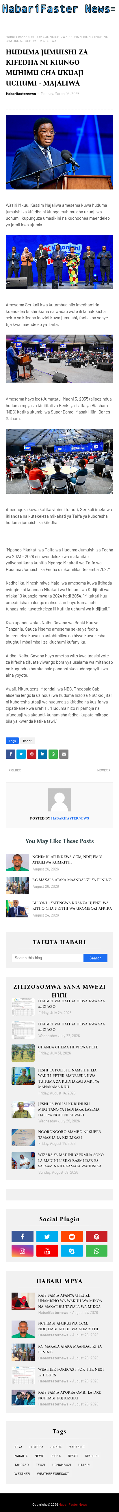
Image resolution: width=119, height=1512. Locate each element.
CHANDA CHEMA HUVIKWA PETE (68, 1047)
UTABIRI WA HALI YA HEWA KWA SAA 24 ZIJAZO (71, 1004)
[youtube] (47, 1251)
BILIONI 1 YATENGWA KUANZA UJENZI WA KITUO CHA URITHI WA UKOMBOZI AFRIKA (72, 906)
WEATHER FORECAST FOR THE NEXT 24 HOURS (71, 1372)
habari (22, 37)
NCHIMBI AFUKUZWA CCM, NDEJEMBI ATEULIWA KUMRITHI (67, 860)
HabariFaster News (73, 1504)
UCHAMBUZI (61, 1464)
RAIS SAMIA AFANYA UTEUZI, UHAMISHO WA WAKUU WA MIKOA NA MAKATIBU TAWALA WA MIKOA (70, 1301)
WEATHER (22, 1473)
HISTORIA (36, 1447)
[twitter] (47, 1236)
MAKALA (20, 1456)
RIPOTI (73, 1456)
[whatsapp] (97, 1251)
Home (10, 37)
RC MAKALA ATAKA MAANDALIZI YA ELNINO (71, 880)
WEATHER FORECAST (53, 1473)
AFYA (18, 1447)
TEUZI (40, 1464)
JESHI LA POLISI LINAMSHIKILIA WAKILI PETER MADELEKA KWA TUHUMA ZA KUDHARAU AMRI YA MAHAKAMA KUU (68, 1078)
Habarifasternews (21, 93)
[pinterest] (97, 1236)
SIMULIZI (91, 1456)
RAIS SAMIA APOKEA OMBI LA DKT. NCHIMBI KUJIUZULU (69, 1395)
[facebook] (23, 1236)
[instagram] (23, 1251)
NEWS (39, 1456)
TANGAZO (21, 1464)
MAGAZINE (77, 1447)
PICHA (56, 1456)
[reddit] (72, 1236)
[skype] (72, 1251)
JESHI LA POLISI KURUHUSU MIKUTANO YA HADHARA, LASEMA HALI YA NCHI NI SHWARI (68, 1109)
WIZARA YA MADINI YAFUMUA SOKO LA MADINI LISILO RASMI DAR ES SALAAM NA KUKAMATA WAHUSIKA (71, 1160)
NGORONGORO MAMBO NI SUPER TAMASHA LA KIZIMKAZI (69, 1135)
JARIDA (56, 1447)
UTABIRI (84, 1464)
